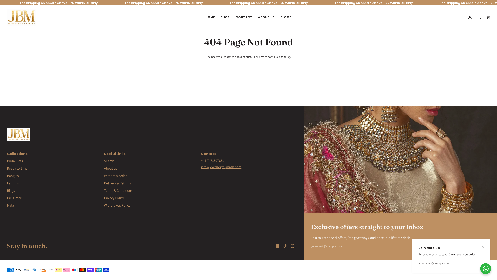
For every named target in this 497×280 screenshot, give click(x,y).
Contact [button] (208, 153)
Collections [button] (17, 153)
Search (109, 161)
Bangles (13, 175)
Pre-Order (14, 198)
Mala (10, 205)
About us (110, 168)
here (261, 57)
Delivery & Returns (117, 183)
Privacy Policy (114, 198)
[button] (225, 17)
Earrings (13, 183)
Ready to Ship (17, 168)
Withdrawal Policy (117, 205)
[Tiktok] (285, 246)
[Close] (484, 245)
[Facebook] (277, 246)
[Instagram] (292, 246)
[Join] (479, 263)
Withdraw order (115, 175)
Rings (11, 190)
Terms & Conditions (118, 190)
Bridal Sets (15, 161)
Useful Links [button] (115, 153)
